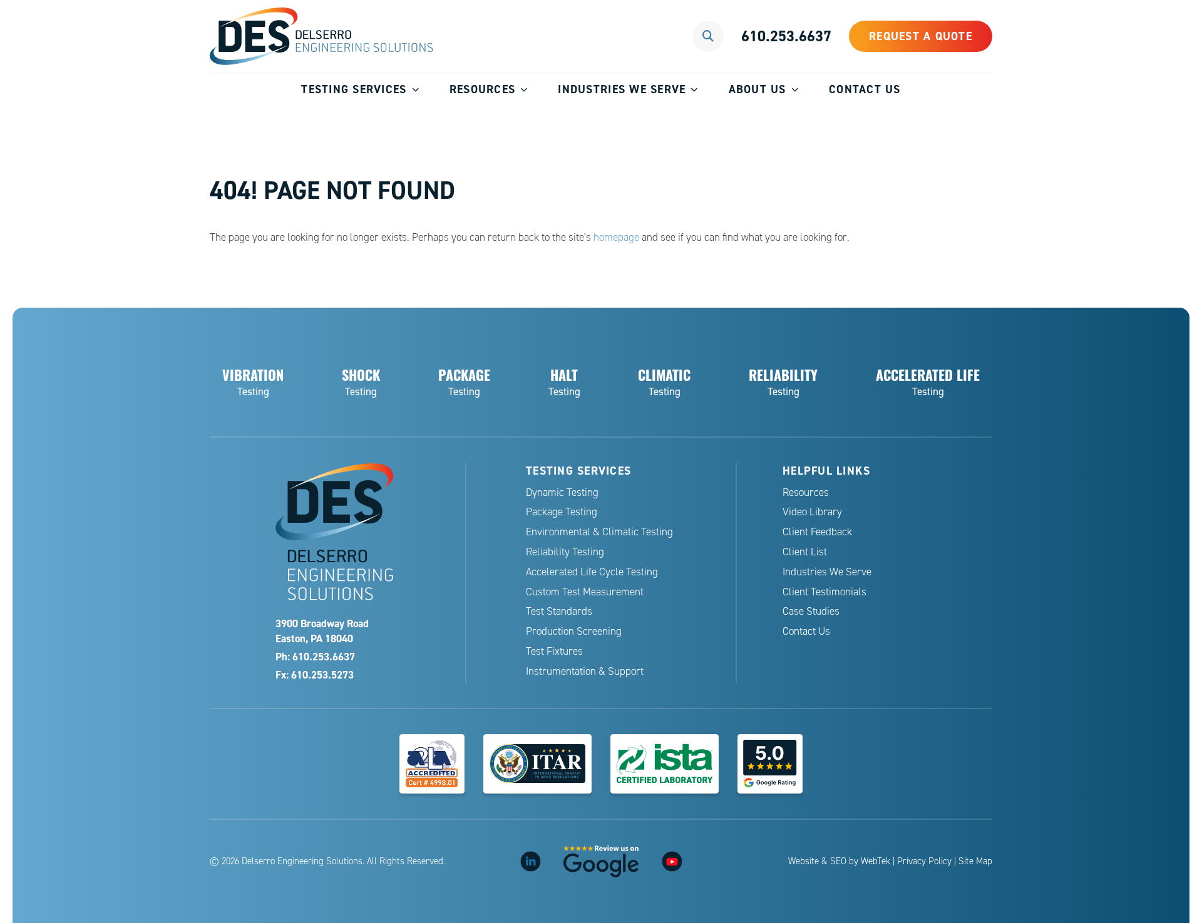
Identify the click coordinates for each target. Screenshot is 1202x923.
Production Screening (574, 631)
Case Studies (811, 611)
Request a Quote (920, 36)
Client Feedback (817, 531)
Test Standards (559, 611)
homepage (616, 237)
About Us (757, 89)
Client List (805, 551)
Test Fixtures (554, 651)
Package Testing (561, 511)
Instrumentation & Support (585, 671)
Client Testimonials (824, 591)
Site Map (975, 861)
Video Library (812, 511)
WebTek (875, 861)
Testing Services (353, 89)
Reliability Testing (565, 551)
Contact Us (865, 89)
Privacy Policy (924, 861)
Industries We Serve (622, 89)
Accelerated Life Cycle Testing (592, 571)
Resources (482, 89)
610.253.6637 (786, 36)
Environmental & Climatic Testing (599, 531)
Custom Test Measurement (585, 591)
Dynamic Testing (562, 492)
